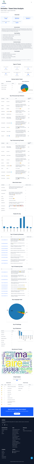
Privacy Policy (4, 456)
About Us (3, 452)
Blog (23, 429)
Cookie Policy (4, 457)
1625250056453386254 (4, 243)
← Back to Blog (3, 6)
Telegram (14, 452)
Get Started (17, 413)
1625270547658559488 (4, 248)
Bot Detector (14, 434)
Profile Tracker (14, 445)
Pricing (3, 451)
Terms (3, 455)
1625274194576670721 (4, 288)
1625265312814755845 (4, 250)
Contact (3, 453)
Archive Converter (15, 432)
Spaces (3, 433)
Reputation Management (16, 442)
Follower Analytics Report (16, 438)
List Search (14, 440)
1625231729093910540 (4, 282)
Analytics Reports (15, 437)
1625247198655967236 (4, 263)
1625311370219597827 (4, 293)
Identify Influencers (15, 430)
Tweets (3, 430)
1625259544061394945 (4, 252)
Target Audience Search (16, 429)
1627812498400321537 (4, 239)
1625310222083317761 (4, 295)
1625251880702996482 (4, 257)
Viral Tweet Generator (15, 436)
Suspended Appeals (15, 441)
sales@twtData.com (16, 451)
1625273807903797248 (4, 246)
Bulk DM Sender (14, 444)
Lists (2, 432)
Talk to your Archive (15, 433)
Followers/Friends (4, 429)
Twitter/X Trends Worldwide (27, 430)
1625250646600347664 (4, 260)
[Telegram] (32, 458)
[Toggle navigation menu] (31, 2)
